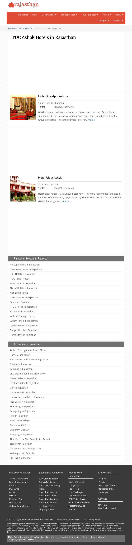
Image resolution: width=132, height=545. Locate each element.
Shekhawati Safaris (19, 425)
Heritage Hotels (46, 505)
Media (72, 509)
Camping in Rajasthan (21, 369)
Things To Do (75, 485)
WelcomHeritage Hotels (22, 316)
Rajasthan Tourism (27, 14)
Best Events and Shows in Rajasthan (29, 359)
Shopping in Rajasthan (21, 434)
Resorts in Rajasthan (20, 302)
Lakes (12, 492)
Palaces (13, 485)
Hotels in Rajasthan (25, 28)
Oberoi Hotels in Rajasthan (24, 297)
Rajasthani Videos (48, 502)
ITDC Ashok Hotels (20, 278)
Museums (14, 488)
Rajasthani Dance (47, 495)
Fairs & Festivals (47, 482)
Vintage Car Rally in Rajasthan (25, 448)
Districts (102, 478)
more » (91, 119)
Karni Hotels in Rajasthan (23, 283)
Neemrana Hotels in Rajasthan (26, 269)
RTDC (118, 14)
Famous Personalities (79, 502)
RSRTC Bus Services (78, 499)
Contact (69, 519)
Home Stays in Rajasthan (23, 335)
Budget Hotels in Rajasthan (24, 330)
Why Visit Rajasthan (48, 478)
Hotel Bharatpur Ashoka (53, 96)
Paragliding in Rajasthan (22, 411)
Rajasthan (11, 28)
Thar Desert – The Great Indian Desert (30, 439)
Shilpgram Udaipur (19, 430)
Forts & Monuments (18, 482)
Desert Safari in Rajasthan (23, 378)
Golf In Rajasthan (19, 387)
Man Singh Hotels (19, 292)
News (76, 519)
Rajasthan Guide (77, 505)
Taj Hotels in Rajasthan (22, 311)
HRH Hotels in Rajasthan (22, 274)
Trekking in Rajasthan (21, 444)
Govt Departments (108, 485)
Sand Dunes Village (20, 420)
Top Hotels (74, 488)
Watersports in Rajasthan (23, 453)
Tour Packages (76, 492)
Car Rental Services (78, 495)
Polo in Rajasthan (19, 416)
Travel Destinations (18, 478)
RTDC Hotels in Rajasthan (23, 307)
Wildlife (13, 495)
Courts (102, 482)
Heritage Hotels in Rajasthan (25, 264)
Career (83, 519)
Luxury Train (15, 502)
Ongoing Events (46, 509)
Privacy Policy (94, 519)
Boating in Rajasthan (21, 364)
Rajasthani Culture (48, 492)
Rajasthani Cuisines (48, 499)
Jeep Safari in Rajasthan (22, 401)
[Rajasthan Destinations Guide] (23, 5)
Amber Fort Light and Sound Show (28, 350)
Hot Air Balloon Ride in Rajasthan (27, 397)
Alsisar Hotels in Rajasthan (24, 288)
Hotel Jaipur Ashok (50, 178)
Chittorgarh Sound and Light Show (28, 373)
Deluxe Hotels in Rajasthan (24, 325)
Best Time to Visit (77, 481)
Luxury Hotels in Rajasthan (24, 321)
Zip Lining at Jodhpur (20, 458)
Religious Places (17, 499)
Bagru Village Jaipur (20, 355)
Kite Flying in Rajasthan (22, 406)
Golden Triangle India (19, 505)
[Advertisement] (65, 65)
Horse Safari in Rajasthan (23, 392)
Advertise (61, 519)
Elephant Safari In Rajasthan (24, 383)
